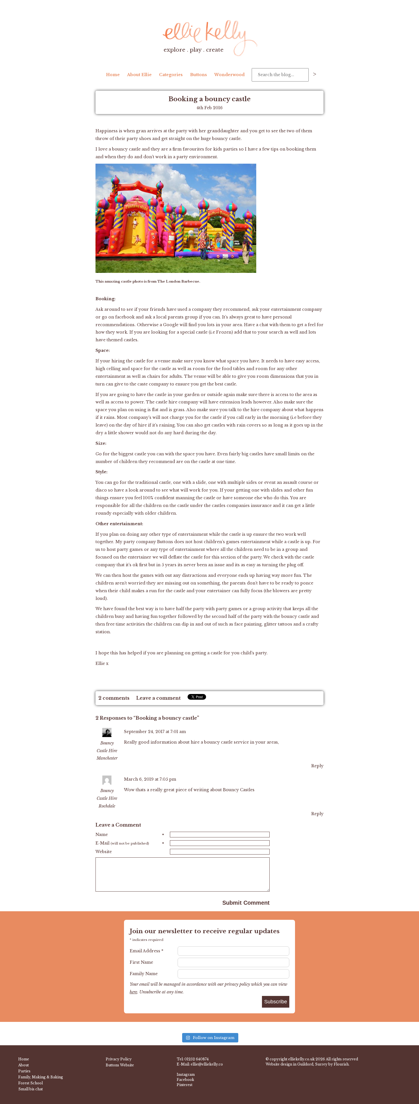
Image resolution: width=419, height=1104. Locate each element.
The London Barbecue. (178, 281)
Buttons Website (120, 1065)
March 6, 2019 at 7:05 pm (150, 779)
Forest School (30, 1083)
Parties (24, 1071)
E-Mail (129, 843)
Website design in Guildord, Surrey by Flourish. (307, 1064)
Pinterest (184, 1085)
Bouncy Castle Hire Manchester (107, 750)
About (23, 1065)
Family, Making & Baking (40, 1077)
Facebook (185, 1079)
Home (113, 74)
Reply (317, 765)
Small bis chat (30, 1089)
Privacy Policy (119, 1059)
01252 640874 (196, 1059)
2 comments (113, 698)
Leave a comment (158, 698)
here (133, 992)
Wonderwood (229, 74)
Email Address (146, 950)
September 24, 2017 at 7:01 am (155, 731)
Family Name (144, 973)
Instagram (186, 1074)
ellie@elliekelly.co (207, 1064)
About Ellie (139, 74)
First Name (141, 962)
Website (103, 851)
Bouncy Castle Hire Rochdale (107, 798)
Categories (171, 74)
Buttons (198, 74)
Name (129, 834)
